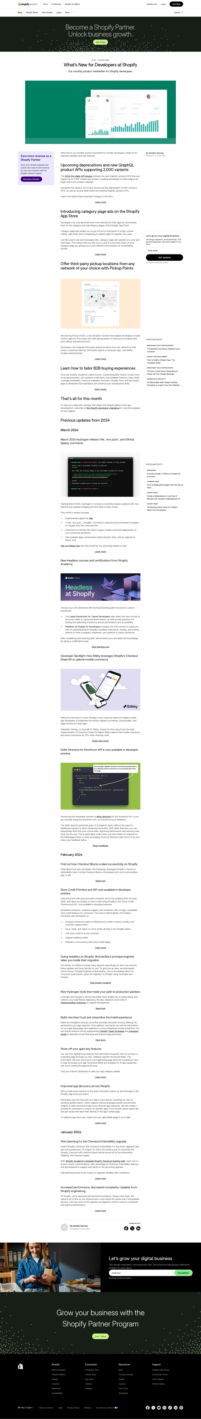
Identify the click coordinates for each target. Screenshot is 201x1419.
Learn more (100, 202)
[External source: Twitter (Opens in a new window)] (132, 1228)
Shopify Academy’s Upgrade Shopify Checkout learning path (95, 1161)
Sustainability (57, 1393)
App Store (89, 1379)
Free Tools (123, 1388)
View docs (100, 1040)
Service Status (158, 1384)
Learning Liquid (153, 481)
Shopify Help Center (160, 1370)
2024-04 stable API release (78, 176)
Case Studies (47, 12)
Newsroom (56, 1388)
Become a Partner (31, 179)
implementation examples (73, 1002)
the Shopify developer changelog (103, 408)
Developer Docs (92, 1370)
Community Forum (160, 1374)
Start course (100, 389)
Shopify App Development (157, 357)
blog (94, 60)
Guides (121, 1379)
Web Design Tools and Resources (160, 345)
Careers (55, 1379)
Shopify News (32, 12)
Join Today (100, 42)
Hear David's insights (100, 983)
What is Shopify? (59, 1370)
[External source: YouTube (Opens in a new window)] (159, 1408)
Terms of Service (46, 1408)
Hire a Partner (158, 1379)
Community (56, 4)
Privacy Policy (73, 1408)
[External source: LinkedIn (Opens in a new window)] (138, 1228)
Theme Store (90, 1374)
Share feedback (100, 845)
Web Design (151, 470)
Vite (91, 518)
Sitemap (87, 1408)
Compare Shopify (126, 1374)
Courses (122, 1384)
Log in (163, 4)
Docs (45, 4)
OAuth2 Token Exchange (112, 1031)
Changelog (123, 1393)
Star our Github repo (70, 546)
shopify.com (152, 4)
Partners (88, 1384)
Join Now (176, 4)
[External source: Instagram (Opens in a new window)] (164, 1408)
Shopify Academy (72, 4)
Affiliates (88, 1388)
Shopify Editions (58, 1374)
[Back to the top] (20, 1366)
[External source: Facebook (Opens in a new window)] (126, 1228)
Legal (60, 1408)
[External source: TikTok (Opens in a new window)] (170, 1408)
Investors (55, 1384)
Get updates (164, 257)
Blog (20, 12)
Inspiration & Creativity (156, 379)
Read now (100, 881)
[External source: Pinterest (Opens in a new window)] (181, 1408)
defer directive (103, 816)
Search (177, 12)
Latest (59, 12)
